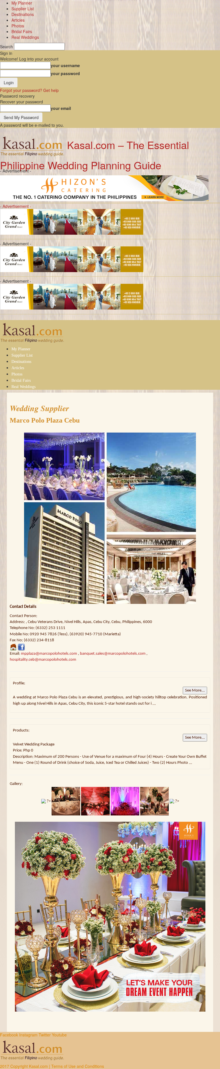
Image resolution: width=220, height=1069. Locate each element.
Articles (18, 20)
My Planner (21, 3)
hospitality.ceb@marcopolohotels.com (43, 660)
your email (61, 108)
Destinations (22, 14)
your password (65, 73)
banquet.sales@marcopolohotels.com (113, 654)
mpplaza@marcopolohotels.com (49, 654)
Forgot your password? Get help (29, 90)
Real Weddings (25, 37)
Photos (17, 26)
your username (65, 65)
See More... (195, 690)
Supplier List (22, 8)
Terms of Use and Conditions (77, 1066)
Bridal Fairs (21, 31)
